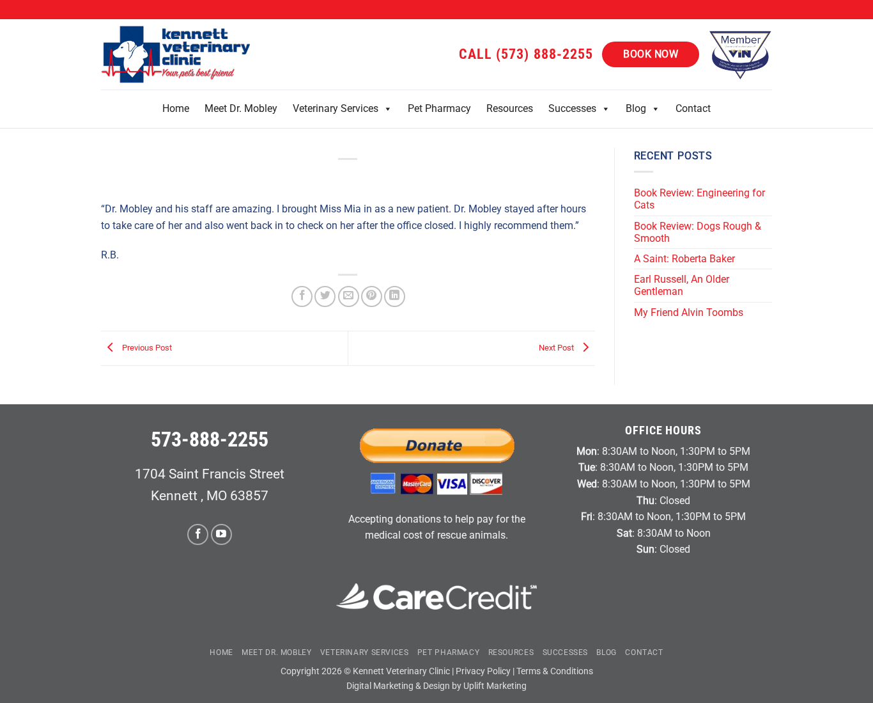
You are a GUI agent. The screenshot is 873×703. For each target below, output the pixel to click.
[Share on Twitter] (325, 296)
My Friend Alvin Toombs (688, 312)
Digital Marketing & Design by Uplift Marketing (436, 686)
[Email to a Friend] (348, 296)
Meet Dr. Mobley (241, 108)
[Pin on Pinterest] (371, 296)
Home (175, 108)
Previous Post (146, 347)
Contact (693, 108)
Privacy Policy (483, 671)
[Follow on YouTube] (221, 534)
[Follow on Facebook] (197, 534)
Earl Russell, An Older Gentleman (681, 285)
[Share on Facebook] (302, 296)
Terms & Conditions (554, 671)
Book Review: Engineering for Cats (699, 199)
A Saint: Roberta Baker (684, 259)
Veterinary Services (335, 108)
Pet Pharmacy (439, 108)
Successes (572, 108)
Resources (509, 108)
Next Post (557, 347)
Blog (636, 108)
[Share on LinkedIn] (394, 296)
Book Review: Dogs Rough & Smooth (697, 232)
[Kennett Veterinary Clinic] (177, 54)
